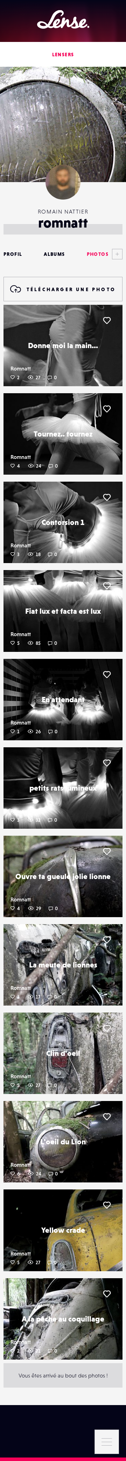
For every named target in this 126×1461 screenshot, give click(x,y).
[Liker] (106, 320)
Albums (54, 254)
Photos (97, 254)
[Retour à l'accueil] (63, 19)
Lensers (63, 54)
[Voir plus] (115, 254)
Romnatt (20, 368)
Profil (13, 254)
